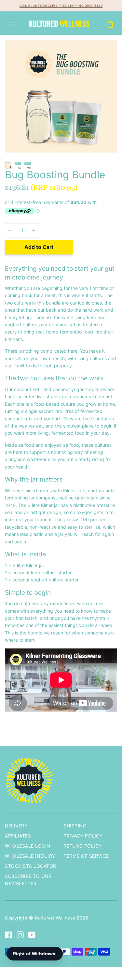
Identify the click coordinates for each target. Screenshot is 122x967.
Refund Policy (82, 846)
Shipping (74, 825)
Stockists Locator (30, 866)
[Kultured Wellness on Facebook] (8, 934)
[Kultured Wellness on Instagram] (20, 934)
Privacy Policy (82, 835)
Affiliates (18, 835)
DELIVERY (16, 825)
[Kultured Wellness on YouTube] (31, 934)
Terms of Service (86, 856)
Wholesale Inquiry (30, 856)
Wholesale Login (27, 846)
